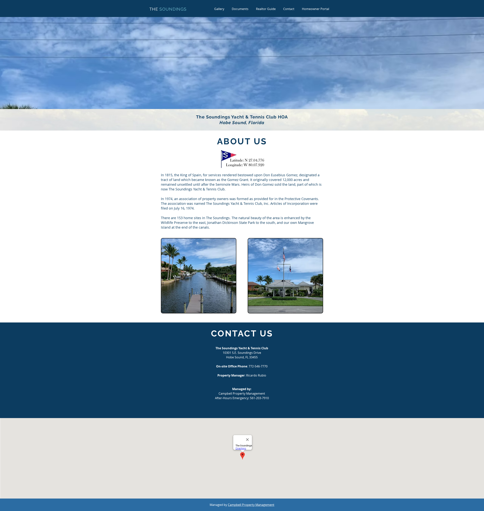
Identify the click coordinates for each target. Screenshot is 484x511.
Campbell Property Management (251, 505)
